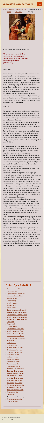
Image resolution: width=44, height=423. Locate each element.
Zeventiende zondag (13, 362)
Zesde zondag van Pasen (15, 336)
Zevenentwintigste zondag (15, 385)
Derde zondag (11, 301)
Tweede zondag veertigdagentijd (17, 312)
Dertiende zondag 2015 (14, 352)
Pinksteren (10, 340)
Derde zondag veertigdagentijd (17, 315)
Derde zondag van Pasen (15, 329)
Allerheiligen (11, 394)
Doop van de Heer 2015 (14, 296)
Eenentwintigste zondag (15, 371)
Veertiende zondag (13, 354)
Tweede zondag (12, 298)
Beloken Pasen (12, 326)
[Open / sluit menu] (39, 4)
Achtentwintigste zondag (15, 387)
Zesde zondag (11, 308)
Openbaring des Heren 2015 (16, 294)
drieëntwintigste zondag (14, 376)
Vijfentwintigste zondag (14, 380)
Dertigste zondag (12, 392)
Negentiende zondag (13, 366)
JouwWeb (11, 419)
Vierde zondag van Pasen (15, 331)
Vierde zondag (11, 303)
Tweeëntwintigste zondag (15, 373)
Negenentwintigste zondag (15, 390)
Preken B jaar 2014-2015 (18, 285)
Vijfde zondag (11, 305)
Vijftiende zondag (12, 357)
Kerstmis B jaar (12, 291)
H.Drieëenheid (11, 343)
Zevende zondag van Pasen (16, 338)
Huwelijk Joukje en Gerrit (15, 347)
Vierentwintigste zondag (15, 378)
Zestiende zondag (13, 359)
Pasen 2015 (11, 324)
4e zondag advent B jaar (15, 289)
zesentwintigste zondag (14, 383)
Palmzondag (11, 322)
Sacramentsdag (12, 345)
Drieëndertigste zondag (14, 399)
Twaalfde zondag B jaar (14, 350)
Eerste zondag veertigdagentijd (17, 310)
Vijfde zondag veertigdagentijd (17, 319)
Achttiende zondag (13, 364)
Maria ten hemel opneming (15, 369)
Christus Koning (12, 401)
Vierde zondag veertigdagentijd (17, 317)
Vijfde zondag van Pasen (15, 333)
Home (5, 9)
